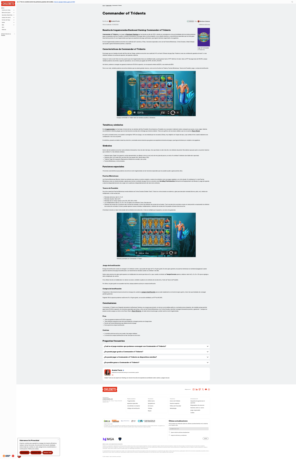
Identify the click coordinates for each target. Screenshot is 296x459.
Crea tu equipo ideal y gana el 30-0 (64, 2)
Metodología (173, 408)
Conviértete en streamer (133, 406)
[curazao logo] (120, 439)
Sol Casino (150, 406)
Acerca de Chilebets (175, 401)
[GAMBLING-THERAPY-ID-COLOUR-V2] (115, 421)
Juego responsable (195, 410)
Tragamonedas (108, 5)
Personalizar (24, 452)
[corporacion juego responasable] (146, 421)
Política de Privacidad (175, 406)
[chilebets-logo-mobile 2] (110, 389)
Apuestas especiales (132, 403)
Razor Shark (196, 131)
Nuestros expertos (174, 403)
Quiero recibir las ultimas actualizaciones (180, 432)
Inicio (104, 5)
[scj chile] (125, 421)
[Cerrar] (58, 439)
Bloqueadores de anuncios (197, 405)
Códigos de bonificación (133, 408)
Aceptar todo (47, 452)
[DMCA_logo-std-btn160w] (107, 421)
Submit (205, 438)
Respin (149, 410)
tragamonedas (110, 129)
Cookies (192, 412)
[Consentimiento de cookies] (19, 456)
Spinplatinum (151, 403)
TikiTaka (150, 408)
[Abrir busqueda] (292, 2)
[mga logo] (109, 439)
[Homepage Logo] (8, 3)
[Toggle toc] (14, 34)
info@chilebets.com (108, 399)
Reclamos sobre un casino (197, 407)
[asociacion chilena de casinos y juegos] (133, 421)
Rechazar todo (36, 452)
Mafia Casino (151, 401)
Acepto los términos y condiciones (179, 435)
